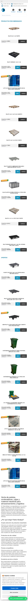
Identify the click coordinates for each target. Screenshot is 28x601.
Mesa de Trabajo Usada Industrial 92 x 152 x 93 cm (14, 455)
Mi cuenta (19, 12)
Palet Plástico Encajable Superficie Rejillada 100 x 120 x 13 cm (14, 299)
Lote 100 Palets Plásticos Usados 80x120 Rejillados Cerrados (14, 89)
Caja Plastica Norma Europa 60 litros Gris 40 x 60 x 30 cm (14, 193)
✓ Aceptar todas (14, 588)
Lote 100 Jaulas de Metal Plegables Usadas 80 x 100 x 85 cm (14, 429)
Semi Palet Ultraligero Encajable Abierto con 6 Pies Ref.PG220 (14, 325)
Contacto (13, 12)
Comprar (23, 41)
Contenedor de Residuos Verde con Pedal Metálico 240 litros (14, 351)
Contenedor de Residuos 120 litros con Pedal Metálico (14, 377)
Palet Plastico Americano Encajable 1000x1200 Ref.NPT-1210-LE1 (14, 167)
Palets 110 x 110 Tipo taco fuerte (14, 218)
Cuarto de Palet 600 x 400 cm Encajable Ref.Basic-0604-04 (14, 273)
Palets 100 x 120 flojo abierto (14, 114)
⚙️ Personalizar (14, 596)
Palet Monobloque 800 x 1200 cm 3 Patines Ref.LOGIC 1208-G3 (14, 245)
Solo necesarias (14, 592)
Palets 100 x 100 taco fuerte (14, 140)
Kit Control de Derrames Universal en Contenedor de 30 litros (14, 403)
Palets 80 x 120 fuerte (14, 36)
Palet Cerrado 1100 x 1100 (14, 62)
